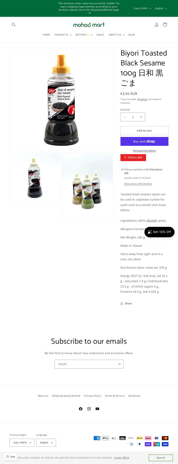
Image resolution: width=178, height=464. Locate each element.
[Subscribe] (119, 364)
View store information (138, 183)
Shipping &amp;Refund (66, 395)
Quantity (125, 109)
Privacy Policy (92, 395)
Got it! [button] (161, 457)
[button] (14, 24)
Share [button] (128, 303)
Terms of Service (115, 395)
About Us (43, 395)
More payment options (144, 150)
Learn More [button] (122, 457)
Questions (134, 395)
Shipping (142, 99)
